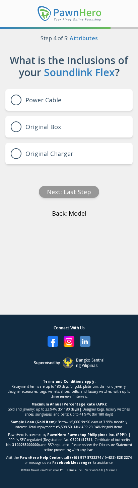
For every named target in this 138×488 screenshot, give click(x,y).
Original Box (43, 127)
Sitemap (111, 470)
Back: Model (69, 213)
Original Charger (49, 154)
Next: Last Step (69, 192)
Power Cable (43, 100)
